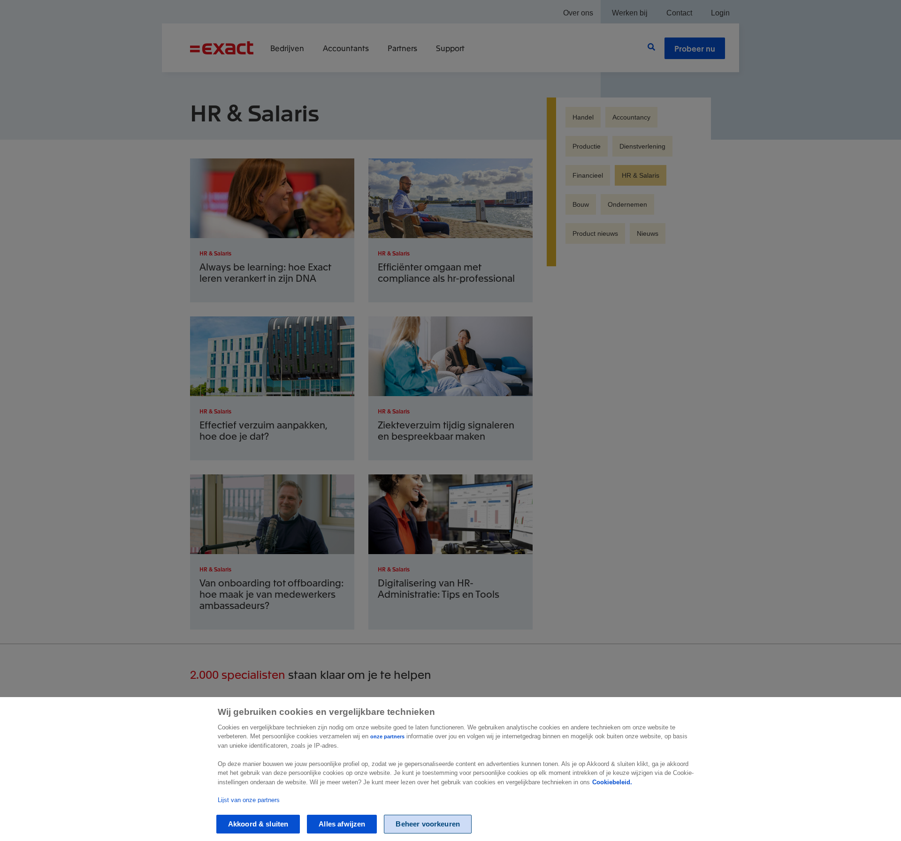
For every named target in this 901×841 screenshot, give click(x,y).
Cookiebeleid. (612, 782)
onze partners (387, 736)
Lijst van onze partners (249, 799)
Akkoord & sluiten (258, 824)
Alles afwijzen (342, 824)
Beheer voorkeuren (428, 824)
